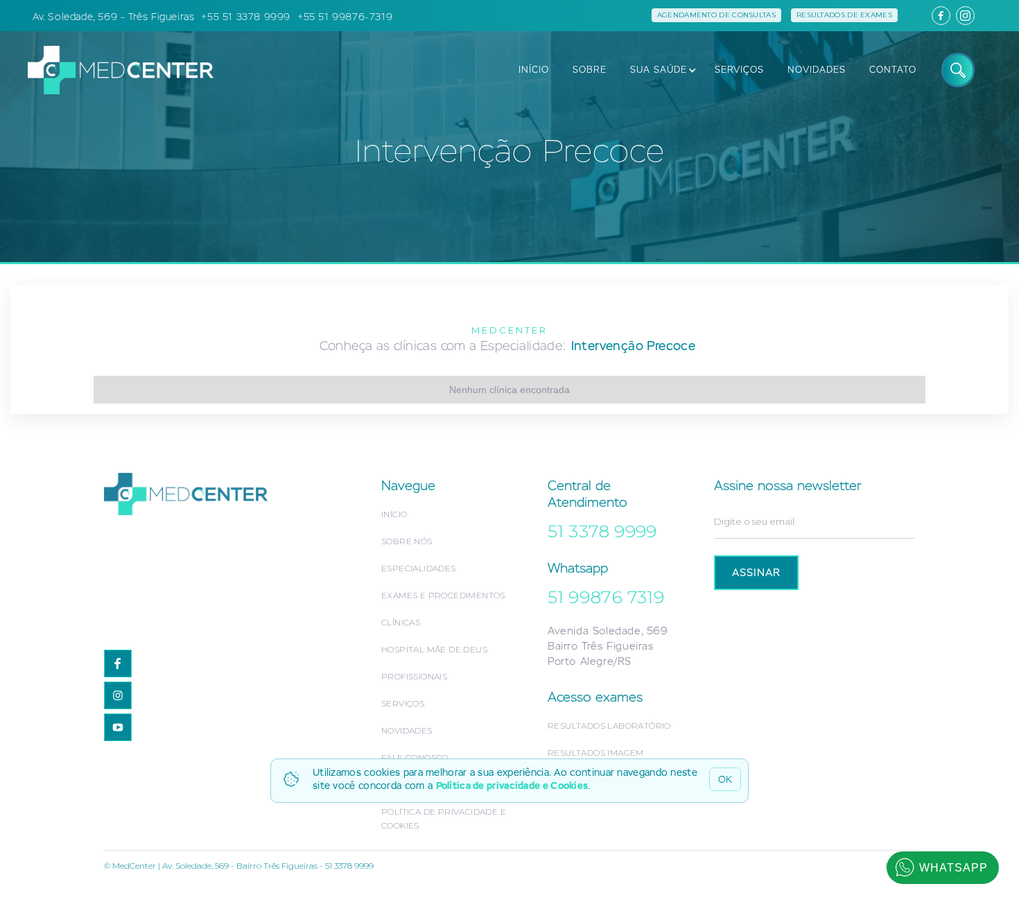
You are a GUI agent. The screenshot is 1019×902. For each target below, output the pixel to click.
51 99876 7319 (606, 597)
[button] (659, 70)
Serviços (402, 703)
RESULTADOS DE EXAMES (844, 14)
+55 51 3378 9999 (245, 16)
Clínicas (400, 622)
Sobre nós (407, 541)
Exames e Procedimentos (443, 595)
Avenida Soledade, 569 (608, 630)
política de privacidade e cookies (443, 818)
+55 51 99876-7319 (344, 16)
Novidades (407, 730)
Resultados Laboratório (609, 725)
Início (394, 514)
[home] (113, 69)
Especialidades (418, 568)
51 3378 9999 (602, 531)
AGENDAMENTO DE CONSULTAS (716, 14)
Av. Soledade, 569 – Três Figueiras (113, 16)
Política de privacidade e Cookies (512, 785)
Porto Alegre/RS (590, 661)
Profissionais (414, 676)
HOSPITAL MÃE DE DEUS (434, 649)
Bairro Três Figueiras (601, 646)
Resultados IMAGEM (596, 752)
